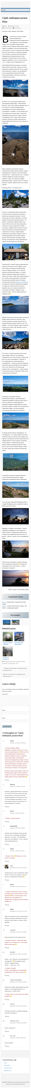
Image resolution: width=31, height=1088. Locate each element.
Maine (23, 661)
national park (11, 663)
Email (3, 718)
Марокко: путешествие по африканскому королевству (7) (14, 675)
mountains (5, 663)
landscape (18, 661)
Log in (5, 1062)
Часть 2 (4, 606)
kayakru (12, 952)
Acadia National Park (9, 661)
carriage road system (21, 282)
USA (17, 663)
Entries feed (7, 1065)
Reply (7, 780)
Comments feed (8, 1068)
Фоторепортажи (8, 28)
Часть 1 (4, 602)
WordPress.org (7, 1070)
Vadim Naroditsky (16, 980)
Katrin (5, 26)
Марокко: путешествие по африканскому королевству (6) (15, 669)
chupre (12, 1004)
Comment (5, 694)
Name (3, 710)
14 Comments (17, 28)
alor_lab (12, 1036)
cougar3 (12, 930)
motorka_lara (14, 1021)
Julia (11, 866)
